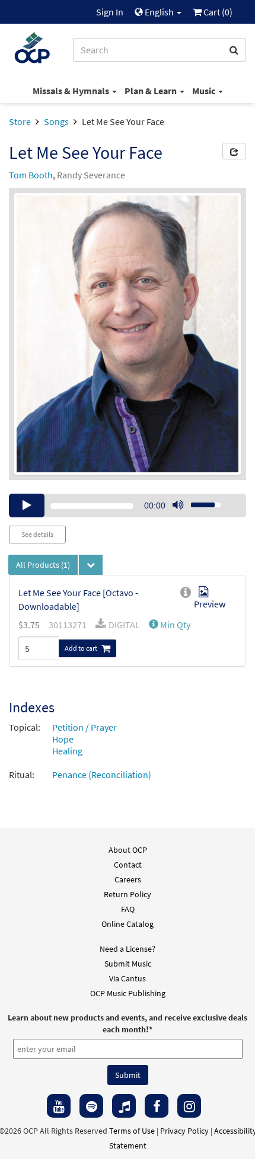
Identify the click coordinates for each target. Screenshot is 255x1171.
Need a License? (127, 948)
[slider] (199, 501)
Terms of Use (132, 1130)
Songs (56, 121)
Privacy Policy (184, 1130)
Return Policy (127, 894)
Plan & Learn (152, 91)
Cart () (217, 12)
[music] (124, 1106)
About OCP (128, 849)
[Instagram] (189, 1106)
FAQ (128, 909)
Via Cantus (127, 978)
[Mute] (178, 505)
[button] (169, 625)
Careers (127, 879)
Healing (67, 751)
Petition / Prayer (84, 727)
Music (204, 91)
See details (37, 534)
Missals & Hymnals (72, 91)
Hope (63, 739)
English (159, 12)
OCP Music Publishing (127, 993)
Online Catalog (127, 924)
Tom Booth (31, 175)
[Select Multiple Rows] (91, 565)
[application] (127, 505)
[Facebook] (156, 1106)
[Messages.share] (234, 151)
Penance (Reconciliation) (101, 774)
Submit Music (127, 963)
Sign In (109, 12)
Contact (128, 864)
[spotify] (91, 1106)
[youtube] (59, 1106)
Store (20, 121)
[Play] (26, 505)
